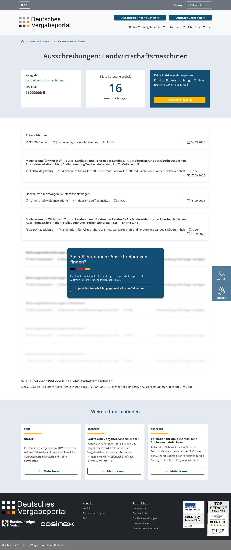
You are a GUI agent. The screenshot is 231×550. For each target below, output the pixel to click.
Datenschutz (140, 513)
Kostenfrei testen (180, 100)
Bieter (133, 27)
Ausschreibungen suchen (138, 18)
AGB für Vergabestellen (146, 528)
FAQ (85, 518)
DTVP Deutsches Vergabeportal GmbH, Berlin (38, 545)
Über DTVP (195, 27)
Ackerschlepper (36, 135)
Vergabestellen (152, 27)
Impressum (139, 508)
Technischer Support (94, 513)
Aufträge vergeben (189, 18)
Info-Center (175, 27)
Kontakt (87, 508)
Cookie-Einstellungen (145, 518)
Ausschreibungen (39, 41)
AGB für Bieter (141, 523)
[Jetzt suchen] (209, 27)
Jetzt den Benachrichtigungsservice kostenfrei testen (111, 288)
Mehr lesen (52, 471)
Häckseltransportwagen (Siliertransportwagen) (58, 194)
